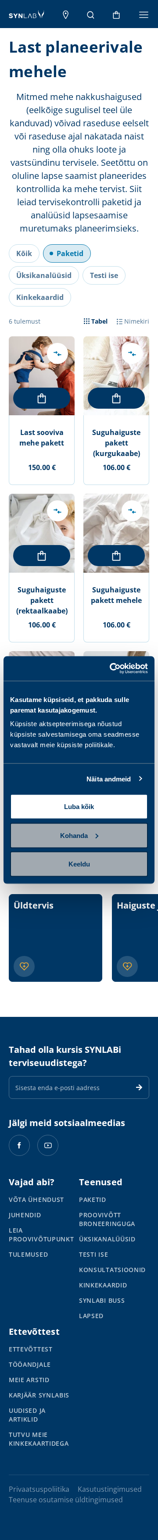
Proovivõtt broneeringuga (107, 1219)
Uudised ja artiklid (27, 1414)
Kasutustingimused (110, 1489)
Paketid (92, 1199)
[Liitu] (139, 1087)
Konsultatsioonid (112, 1270)
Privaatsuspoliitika (39, 1489)
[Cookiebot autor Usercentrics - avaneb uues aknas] (111, 668)
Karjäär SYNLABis (39, 1395)
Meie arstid (29, 1380)
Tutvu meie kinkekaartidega (39, 1438)
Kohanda (74, 835)
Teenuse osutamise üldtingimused (66, 1499)
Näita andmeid (108, 778)
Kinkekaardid (103, 1285)
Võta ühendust (36, 1199)
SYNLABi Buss (102, 1300)
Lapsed (91, 1316)
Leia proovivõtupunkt (41, 1234)
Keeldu (79, 864)
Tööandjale (30, 1364)
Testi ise (93, 1254)
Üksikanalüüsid (107, 1239)
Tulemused (28, 1254)
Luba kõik (79, 806)
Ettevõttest (31, 1349)
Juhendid (25, 1215)
